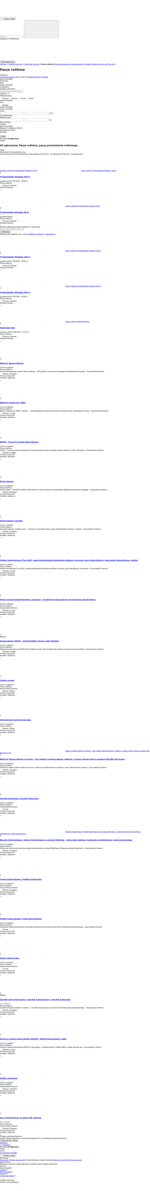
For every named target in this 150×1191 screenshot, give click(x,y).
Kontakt (14, 1153)
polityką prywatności (36, 234)
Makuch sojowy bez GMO (13, 403)
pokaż (3, 136)
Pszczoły (111, 64)
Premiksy (87, 64)
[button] (75, 50)
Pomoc (8, 1153)
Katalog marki (76, 1160)
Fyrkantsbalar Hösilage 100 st (15, 177)
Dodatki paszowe (76, 64)
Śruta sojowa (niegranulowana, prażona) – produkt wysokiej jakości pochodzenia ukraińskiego (48, 599)
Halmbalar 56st (7, 328)
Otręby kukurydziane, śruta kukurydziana (21, 919)
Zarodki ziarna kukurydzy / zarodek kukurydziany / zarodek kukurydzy (35, 999)
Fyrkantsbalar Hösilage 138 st (15, 257)
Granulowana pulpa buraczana (15, 720)
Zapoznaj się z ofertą (9, 1141)
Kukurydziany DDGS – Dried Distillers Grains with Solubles (29, 641)
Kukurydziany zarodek (11, 521)
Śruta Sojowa (6, 481)
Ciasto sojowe (7, 680)
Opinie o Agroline (59, 1160)
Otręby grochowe (8, 1078)
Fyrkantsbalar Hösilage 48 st (14, 212)
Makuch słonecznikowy (12, 363)
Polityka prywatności (17, 1160)
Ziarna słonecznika (9, 958)
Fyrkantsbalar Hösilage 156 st (15, 292)
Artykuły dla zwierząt (99, 64)
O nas (2, 1153)
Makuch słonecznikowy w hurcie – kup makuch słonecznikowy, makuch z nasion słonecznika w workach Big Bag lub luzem (62, 759)
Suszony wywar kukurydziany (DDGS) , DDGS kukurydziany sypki (33, 1039)
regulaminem (50, 234)
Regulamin (4, 1160)
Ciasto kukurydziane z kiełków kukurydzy (21, 879)
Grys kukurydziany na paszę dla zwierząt (20, 1118)
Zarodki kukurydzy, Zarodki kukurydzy (19, 798)
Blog (68, 1160)
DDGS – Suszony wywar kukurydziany (19, 442)
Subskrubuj (5, 232)
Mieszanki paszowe (61, 64)
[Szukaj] (41, 29)
